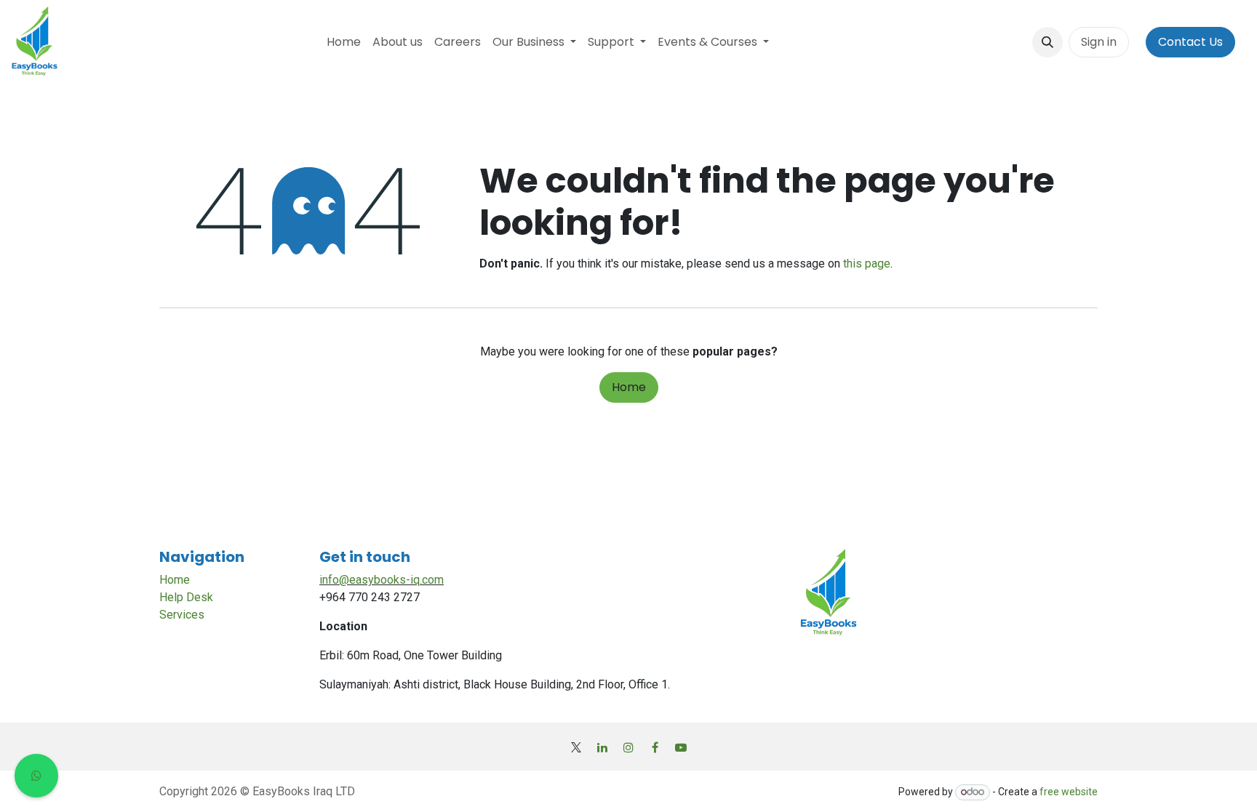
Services (181, 615)
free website (1068, 791)
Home (629, 387)
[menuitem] (344, 42)
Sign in (1099, 41)
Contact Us (1190, 41)
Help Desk (186, 597)
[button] (1047, 42)
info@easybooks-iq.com (381, 580)
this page (866, 263)
